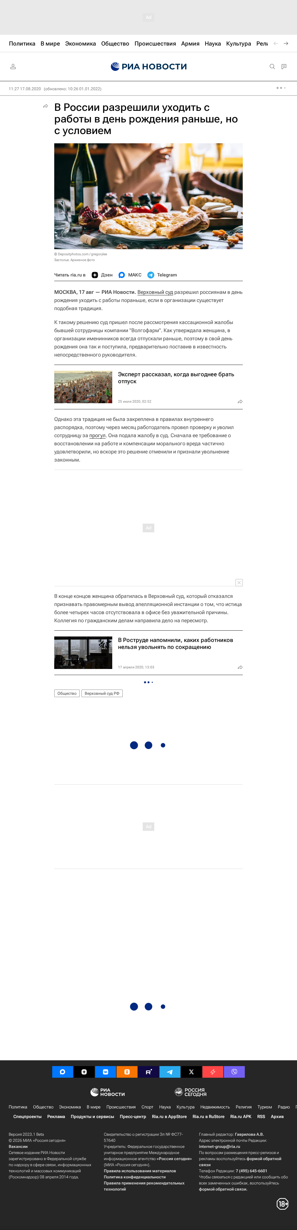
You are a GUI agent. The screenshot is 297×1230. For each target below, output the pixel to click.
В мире (94, 1107)
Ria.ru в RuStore (208, 1116)
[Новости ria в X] (191, 1072)
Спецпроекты (27, 1116)
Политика (18, 1107)
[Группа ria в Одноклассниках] (127, 1072)
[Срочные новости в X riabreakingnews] (212, 1072)
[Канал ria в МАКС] (62, 1072)
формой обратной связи (222, 1189)
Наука (165, 1107)
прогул (97, 435)
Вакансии (18, 1146)
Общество (67, 693)
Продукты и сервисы (92, 1116)
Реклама (56, 1116)
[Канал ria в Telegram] (170, 1072)
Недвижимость (215, 1107)
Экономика (70, 1107)
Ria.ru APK (240, 1116)
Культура (186, 1107)
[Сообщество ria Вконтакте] (105, 1072)
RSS (261, 1116)
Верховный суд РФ (102, 693)
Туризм (265, 1107)
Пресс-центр (133, 1116)
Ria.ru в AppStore (169, 1116)
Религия (244, 1107)
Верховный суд (155, 292)
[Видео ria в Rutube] (148, 1072)
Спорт (147, 1107)
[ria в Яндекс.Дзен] (84, 1072)
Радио (284, 1107)
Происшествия (121, 1107)
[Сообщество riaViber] (234, 1072)
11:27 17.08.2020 (25, 88)
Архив (277, 1116)
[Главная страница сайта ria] (148, 66)
